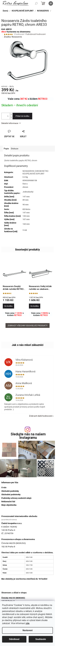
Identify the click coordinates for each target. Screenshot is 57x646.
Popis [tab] (6, 149)
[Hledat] (36, 3)
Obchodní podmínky (10, 491)
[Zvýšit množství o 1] (11, 114)
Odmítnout (14, 639)
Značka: (13, 37)
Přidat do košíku (22, 116)
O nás (3, 487)
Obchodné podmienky (10, 494)
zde (27, 623)
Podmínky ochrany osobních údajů (16, 498)
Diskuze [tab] (14, 149)
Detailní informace (9, 123)
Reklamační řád (8, 501)
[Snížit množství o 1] (11, 117)
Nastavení (28, 630)
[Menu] (51, 3)
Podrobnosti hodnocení (35, 34)
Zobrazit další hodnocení (40, 416)
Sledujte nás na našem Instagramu (28, 435)
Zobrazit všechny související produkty (27, 325)
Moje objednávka (8, 505)
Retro (25, 184)
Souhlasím (40, 639)
